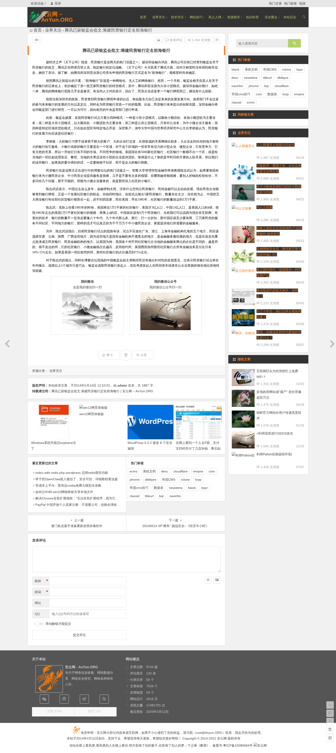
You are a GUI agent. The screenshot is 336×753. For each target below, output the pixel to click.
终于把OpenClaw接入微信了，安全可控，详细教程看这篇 (76, 479)
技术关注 (177, 17)
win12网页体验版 (91, 414)
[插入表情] (208, 580)
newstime (176, 488)
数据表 (158, 488)
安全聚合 (271, 17)
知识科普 (252, 17)
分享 (143, 355)
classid (134, 496)
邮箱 (41, 591)
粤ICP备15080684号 (238, 745)
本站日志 (289, 17)
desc (164, 471)
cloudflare (180, 471)
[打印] (158, 40)
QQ (37, 614)
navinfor (175, 496)
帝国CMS (168, 479)
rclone (185, 479)
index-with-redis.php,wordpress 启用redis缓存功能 (71, 473)
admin (122, 385)
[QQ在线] (64, 699)
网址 (38, 603)
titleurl (149, 496)
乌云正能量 (264, 207)
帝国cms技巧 (139, 488)
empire (198, 471)
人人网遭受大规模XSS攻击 (275, 145)
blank (192, 488)
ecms (133, 471)
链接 (302, 3)
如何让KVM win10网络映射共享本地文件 (64, 492)
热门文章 (275, 3)
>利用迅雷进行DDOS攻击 (274, 433)
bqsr (204, 488)
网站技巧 (196, 17)
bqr (161, 496)
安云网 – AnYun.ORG (57, 17)
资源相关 (233, 17)
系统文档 (149, 471)
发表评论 (175, 40)
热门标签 (290, 3)
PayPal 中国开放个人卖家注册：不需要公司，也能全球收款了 (79, 504)
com (212, 471)
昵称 (41, 580)
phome (135, 479)
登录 (58, 3)
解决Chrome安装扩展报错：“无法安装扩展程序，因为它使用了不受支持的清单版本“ (95, 498)
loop (198, 479)
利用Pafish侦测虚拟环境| (274, 454)
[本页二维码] (330, 738)
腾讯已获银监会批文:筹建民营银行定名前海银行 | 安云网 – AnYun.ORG (102, 391)
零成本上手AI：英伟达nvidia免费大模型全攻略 (68, 485)
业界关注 (158, 17)
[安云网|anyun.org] (260, 745)
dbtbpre (150, 479)
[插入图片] (217, 580)
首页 (143, 17)
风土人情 (214, 17)
